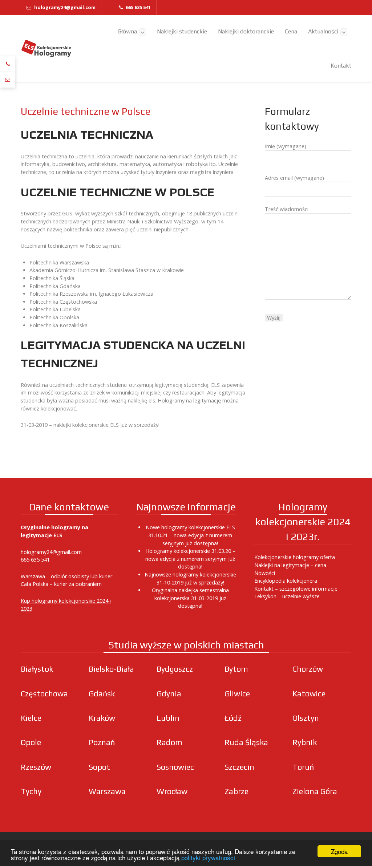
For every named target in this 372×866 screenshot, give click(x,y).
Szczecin (239, 767)
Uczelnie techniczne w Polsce (85, 111)
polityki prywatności (208, 857)
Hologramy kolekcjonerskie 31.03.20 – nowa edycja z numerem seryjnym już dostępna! (190, 558)
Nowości (264, 573)
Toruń (303, 767)
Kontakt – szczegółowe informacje (295, 588)
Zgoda (339, 851)
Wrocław (172, 791)
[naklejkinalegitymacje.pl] (46, 48)
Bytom (236, 668)
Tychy (31, 791)
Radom (169, 742)
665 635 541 (35, 559)
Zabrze (236, 791)
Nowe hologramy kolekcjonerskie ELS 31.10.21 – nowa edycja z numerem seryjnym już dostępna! (190, 535)
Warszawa (107, 791)
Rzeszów (36, 767)
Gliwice (237, 693)
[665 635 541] (7, 64)
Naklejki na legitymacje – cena (290, 565)
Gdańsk (102, 693)
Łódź (233, 718)
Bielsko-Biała (111, 668)
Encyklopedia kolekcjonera (285, 580)
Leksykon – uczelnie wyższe (287, 596)
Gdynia (169, 693)
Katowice (309, 693)
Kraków (102, 718)
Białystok (37, 668)
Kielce (31, 718)
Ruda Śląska (246, 742)
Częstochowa (44, 693)
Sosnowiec (175, 767)
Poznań (102, 742)
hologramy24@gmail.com (51, 552)
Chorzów (307, 668)
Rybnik (304, 742)
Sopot (99, 767)
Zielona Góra (314, 791)
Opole (31, 742)
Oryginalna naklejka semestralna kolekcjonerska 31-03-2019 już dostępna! (190, 598)
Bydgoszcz (175, 668)
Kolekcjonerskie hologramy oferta (294, 557)
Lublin (168, 718)
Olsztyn (305, 718)
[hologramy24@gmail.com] (7, 79)
